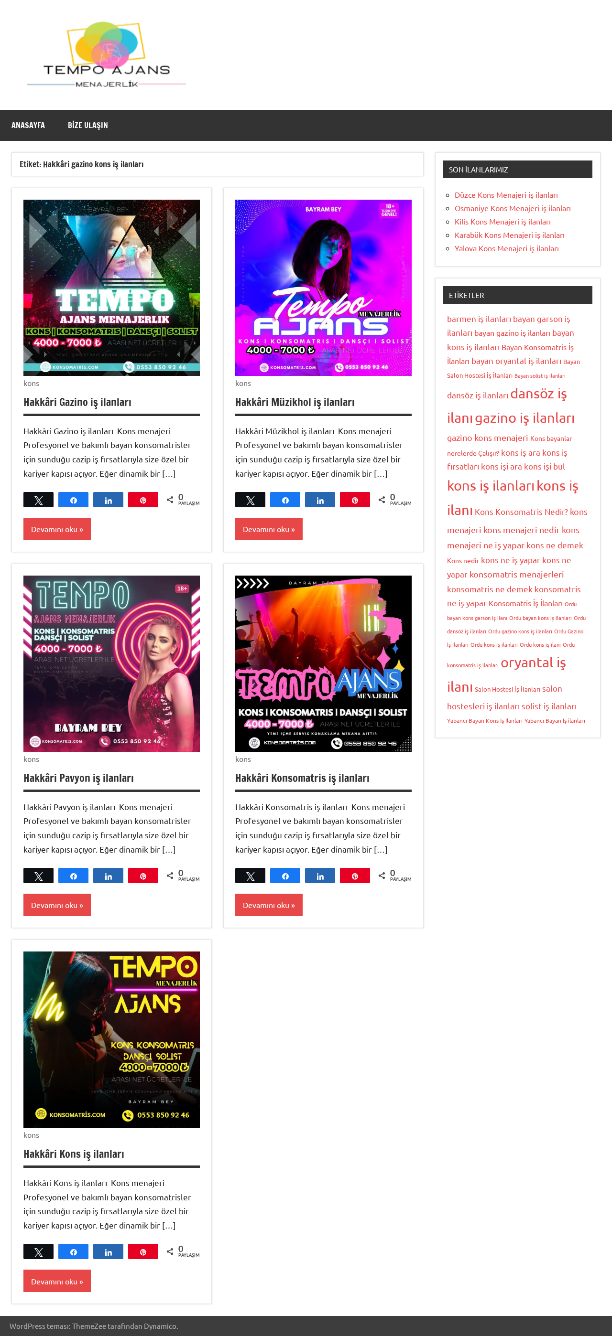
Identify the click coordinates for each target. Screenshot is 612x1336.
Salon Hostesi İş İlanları (507, 689)
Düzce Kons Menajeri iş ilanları (506, 194)
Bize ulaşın (88, 125)
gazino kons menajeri (487, 437)
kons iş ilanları (491, 485)
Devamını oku (54, 529)
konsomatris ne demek (490, 589)
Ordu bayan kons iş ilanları (540, 617)
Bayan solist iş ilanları (540, 375)
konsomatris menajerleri (517, 574)
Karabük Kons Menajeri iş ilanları (510, 234)
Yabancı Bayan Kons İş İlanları (485, 720)
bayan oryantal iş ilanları (516, 360)
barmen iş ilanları (479, 318)
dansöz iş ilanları (477, 395)
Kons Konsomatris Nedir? (521, 511)
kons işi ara (501, 466)
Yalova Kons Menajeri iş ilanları (507, 248)
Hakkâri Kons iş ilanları (73, 1153)
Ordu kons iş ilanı (540, 644)
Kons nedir (463, 560)
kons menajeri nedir (521, 529)
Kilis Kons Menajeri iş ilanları (503, 221)
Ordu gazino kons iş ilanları (520, 631)
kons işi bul (544, 466)
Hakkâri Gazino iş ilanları (77, 402)
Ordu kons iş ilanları (494, 644)
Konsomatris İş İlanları (526, 603)
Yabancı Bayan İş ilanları (555, 720)
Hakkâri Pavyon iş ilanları (78, 777)
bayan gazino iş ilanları (512, 332)
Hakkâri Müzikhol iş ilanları (295, 402)
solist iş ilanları (549, 706)
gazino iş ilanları (525, 417)
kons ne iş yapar (510, 560)
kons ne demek (554, 545)
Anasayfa (28, 125)
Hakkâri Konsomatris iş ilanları (302, 777)
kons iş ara (520, 452)
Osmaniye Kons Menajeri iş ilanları (513, 208)
